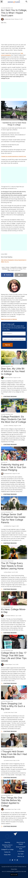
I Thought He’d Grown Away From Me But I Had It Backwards (14, 754)
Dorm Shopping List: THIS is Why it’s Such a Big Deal (13, 706)
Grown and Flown (14, 1)
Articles (7, 267)
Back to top (13, 874)
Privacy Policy (14, 869)
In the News (20, 851)
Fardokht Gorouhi (9, 760)
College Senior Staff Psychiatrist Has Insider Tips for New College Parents (13, 518)
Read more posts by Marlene (9, 319)
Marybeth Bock (8, 473)
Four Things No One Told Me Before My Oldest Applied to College (11, 801)
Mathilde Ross (8, 526)
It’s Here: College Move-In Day (13, 610)
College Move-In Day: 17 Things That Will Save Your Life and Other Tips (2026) (14, 656)
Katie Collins (7, 712)
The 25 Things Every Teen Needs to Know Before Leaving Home (12, 566)
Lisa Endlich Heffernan (10, 615)
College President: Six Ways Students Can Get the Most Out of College (13, 419)
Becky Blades (8, 572)
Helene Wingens (8, 664)
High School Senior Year (7, 560)
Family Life (7, 852)
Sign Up (7, 345)
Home (3, 267)
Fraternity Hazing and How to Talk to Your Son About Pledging (13, 467)
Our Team (20, 854)
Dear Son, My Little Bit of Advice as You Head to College (13, 371)
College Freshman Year (7, 7)
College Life (4, 462)
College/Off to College (16, 267)
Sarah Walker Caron (9, 809)
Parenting (7, 842)
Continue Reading (10, 396)
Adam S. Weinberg (9, 425)
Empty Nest (7, 854)
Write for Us (20, 856)
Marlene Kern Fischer (9, 19)
